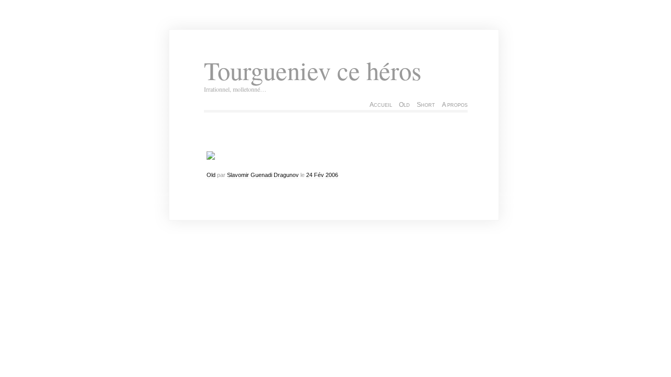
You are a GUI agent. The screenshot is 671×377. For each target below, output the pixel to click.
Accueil (381, 104)
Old (404, 104)
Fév (319, 175)
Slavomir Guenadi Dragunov (263, 175)
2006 (332, 175)
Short (426, 104)
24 (309, 175)
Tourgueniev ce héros (312, 70)
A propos (455, 104)
